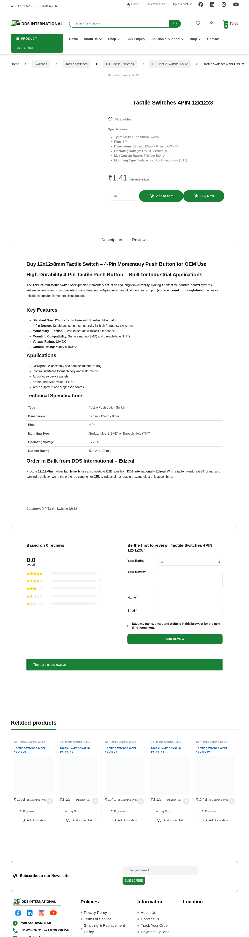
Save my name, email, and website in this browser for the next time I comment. (176, 625)
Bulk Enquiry (135, 39)
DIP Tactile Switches (120, 64)
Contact (213, 39)
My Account (180, 4)
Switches (41, 64)
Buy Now (207, 196)
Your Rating (136, 560)
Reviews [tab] (140, 240)
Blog (193, 39)
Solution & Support (165, 39)
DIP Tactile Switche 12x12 (170, 64)
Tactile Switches (76, 64)
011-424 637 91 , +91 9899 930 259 (36, 5)
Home (73, 39)
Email (132, 610)
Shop (112, 39)
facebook (200, 3)
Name (132, 597)
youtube (235, 3)
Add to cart (164, 196)
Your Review (136, 572)
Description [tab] (111, 240)
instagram (224, 3)
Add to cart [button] (49, 801)
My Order (132, 4)
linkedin (212, 3)
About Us (91, 39)
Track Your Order (155, 4)
